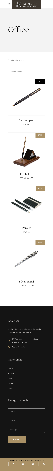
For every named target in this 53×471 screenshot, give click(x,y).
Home (10, 368)
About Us (11, 373)
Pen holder (26, 174)
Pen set (26, 228)
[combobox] (23, 71)
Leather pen (26, 120)
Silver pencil (26, 281)
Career (10, 383)
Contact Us (12, 388)
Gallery (10, 378)
